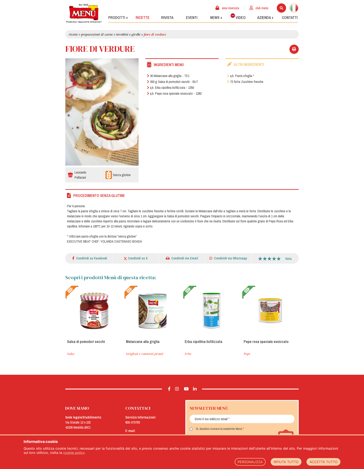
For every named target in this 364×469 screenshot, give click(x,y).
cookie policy (73, 452)
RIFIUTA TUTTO (286, 462)
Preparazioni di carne (97, 34)
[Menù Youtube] (186, 389)
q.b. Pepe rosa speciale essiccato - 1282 (176, 93)
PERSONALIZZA (250, 462)
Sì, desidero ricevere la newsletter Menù (219, 429)
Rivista (167, 17)
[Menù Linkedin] (195, 389)
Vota (288, 258)
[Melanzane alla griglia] (152, 310)
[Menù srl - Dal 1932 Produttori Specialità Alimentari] (83, 13)
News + (216, 17)
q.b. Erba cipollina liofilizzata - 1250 (172, 87)
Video (241, 17)
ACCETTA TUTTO (323, 462)
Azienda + (265, 17)
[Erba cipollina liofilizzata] (211, 310)
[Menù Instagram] (177, 389)
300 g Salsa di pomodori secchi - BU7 (174, 81)
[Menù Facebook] (169, 389)
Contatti (290, 17)
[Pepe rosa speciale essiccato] (270, 310)
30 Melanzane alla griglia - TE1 (169, 75)
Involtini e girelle (128, 34)
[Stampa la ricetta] (294, 49)
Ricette (143, 17)
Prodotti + (118, 17)
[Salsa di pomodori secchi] (93, 310)
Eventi (191, 17)
